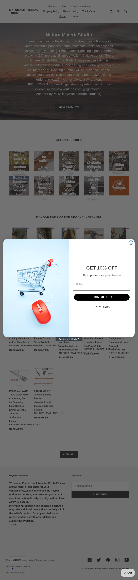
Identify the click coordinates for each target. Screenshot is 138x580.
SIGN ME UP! (102, 297)
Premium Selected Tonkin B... (19, 567)
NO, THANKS (102, 307)
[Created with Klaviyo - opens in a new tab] (69, 339)
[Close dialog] (131, 243)
